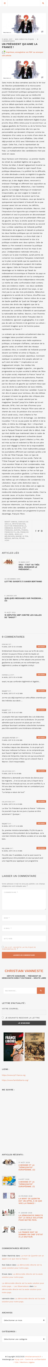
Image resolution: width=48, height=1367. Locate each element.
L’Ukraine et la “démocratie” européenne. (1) (27, 1184)
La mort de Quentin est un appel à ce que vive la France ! (30, 1200)
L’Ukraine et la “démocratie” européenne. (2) (27, 1167)
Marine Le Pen (22, 536)
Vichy (7, 540)
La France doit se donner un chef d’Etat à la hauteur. (31, 1234)
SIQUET (5, 691)
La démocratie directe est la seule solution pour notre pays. (31, 1217)
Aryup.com (19, 1359)
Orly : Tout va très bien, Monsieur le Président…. (29, 567)
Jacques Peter (8, 738)
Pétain (21, 538)
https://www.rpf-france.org (13, 1075)
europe (17, 530)
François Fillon (12, 532)
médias (8, 538)
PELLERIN (5, 848)
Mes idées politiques (24, 39)
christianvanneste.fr (33, 1357)
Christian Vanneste (24, 971)
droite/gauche (18, 524)
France (24, 530)
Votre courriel (10, 1009)
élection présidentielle (15, 526)
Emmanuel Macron (13, 528)
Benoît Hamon (11, 522)
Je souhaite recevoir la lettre (22, 1018)
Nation (15, 538)
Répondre (41, 646)
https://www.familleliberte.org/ (15, 1080)
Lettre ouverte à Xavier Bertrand (23, 581)
